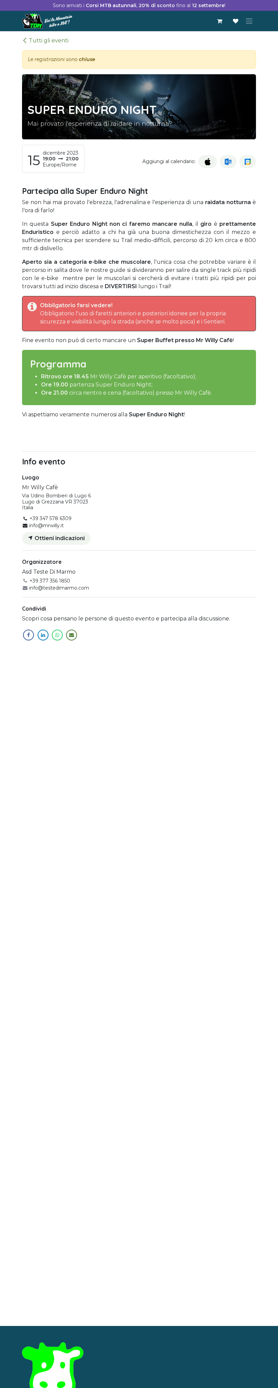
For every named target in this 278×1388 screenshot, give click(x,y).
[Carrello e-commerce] (219, 21)
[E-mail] (71, 635)
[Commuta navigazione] (249, 21)
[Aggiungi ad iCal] (207, 161)
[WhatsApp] (57, 635)
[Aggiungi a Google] (247, 161)
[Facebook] (28, 635)
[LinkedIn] (43, 635)
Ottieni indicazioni (59, 538)
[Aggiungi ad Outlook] (228, 161)
